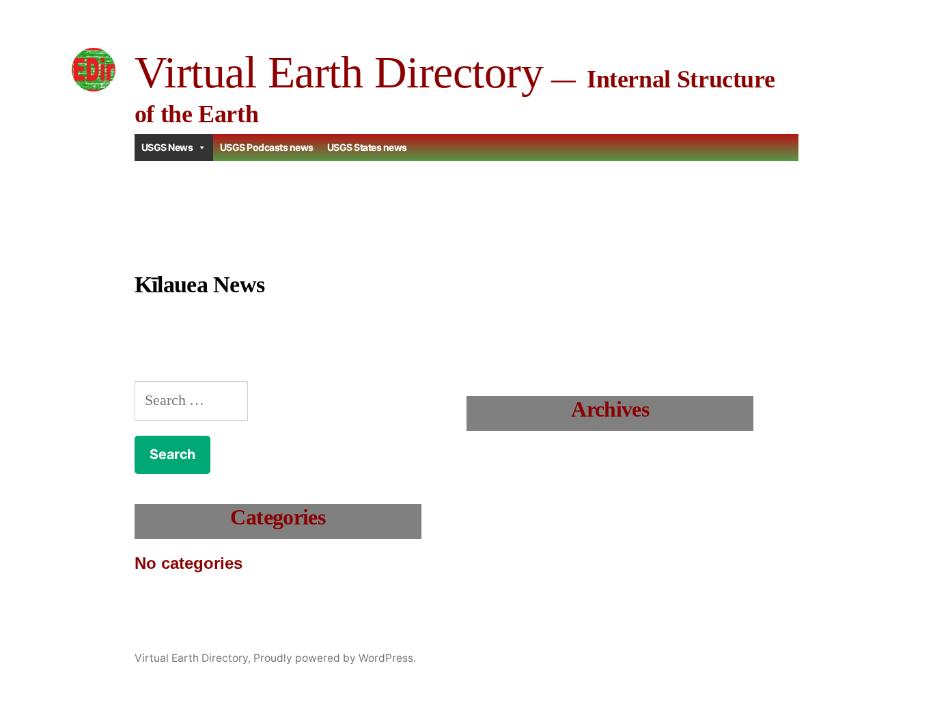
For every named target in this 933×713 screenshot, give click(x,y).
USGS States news (367, 147)
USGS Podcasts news (267, 147)
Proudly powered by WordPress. (334, 658)
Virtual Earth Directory (339, 72)
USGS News (167, 147)
